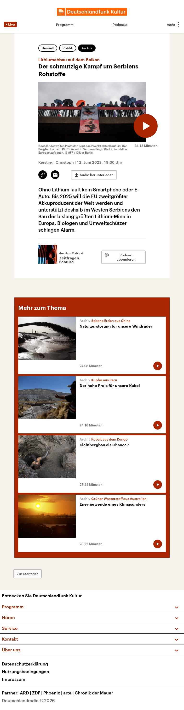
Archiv (86, 48)
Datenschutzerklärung (25, 663)
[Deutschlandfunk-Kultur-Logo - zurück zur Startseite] (92, 12)
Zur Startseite (27, 574)
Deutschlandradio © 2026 (28, 700)
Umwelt (48, 48)
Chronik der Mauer (94, 692)
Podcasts (120, 24)
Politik (68, 48)
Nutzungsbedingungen (25, 671)
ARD (25, 692)
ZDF (37, 692)
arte (68, 692)
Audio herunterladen (97, 175)
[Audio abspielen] (146, 126)
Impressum (13, 679)
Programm (65, 24)
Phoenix (52, 692)
